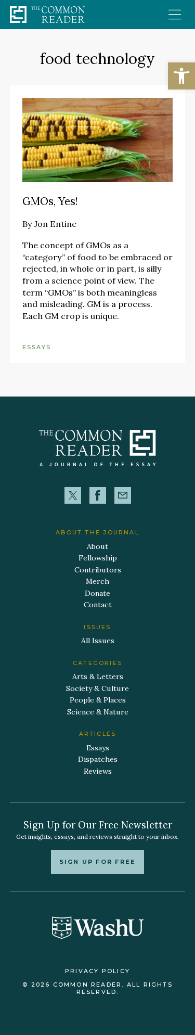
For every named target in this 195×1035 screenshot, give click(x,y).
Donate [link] (97, 593)
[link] (181, 76)
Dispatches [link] (98, 759)
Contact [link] (98, 604)
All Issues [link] (97, 640)
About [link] (97, 546)
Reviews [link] (98, 771)
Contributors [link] (97, 569)
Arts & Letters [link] (97, 676)
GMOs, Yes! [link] (50, 201)
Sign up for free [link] (97, 861)
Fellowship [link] (98, 558)
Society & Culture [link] (97, 688)
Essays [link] (36, 347)
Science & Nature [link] (97, 712)
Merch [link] (97, 581)
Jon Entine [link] (55, 224)
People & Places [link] (98, 700)
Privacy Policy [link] (97, 971)
